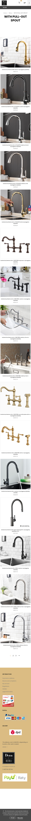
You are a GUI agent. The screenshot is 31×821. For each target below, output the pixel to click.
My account (5, 683)
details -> (5, 747)
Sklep (10, 13)
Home (5, 13)
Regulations (5, 686)
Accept (13, 817)
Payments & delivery (8, 678)
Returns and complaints (9, 681)
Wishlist (4, 689)
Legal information (7, 691)
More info (20, 817)
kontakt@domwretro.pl (8, 766)
